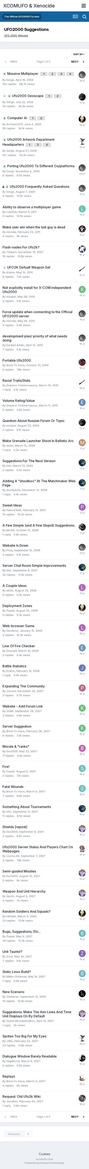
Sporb (10, 896)
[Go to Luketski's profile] (82, 208)
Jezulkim (12, 1101)
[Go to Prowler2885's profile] (82, 507)
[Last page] (84, 62)
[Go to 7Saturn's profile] (82, 993)
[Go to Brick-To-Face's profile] (82, 1078)
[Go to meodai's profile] (82, 229)
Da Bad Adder (15, 345)
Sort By (78, 54)
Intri (8, 465)
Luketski (11, 211)
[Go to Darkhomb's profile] (82, 848)
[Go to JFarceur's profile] (82, 667)
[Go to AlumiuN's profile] (82, 527)
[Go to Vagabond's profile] (82, 1058)
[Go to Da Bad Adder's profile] (82, 362)
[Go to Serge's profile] (82, 74)
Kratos (10, 272)
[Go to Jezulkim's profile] (82, 1098)
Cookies (44, 1154)
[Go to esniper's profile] (82, 97)
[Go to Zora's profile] (82, 953)
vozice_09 (12, 856)
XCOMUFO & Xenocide (29, 6)
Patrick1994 (13, 510)
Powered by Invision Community (44, 1162)
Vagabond (13, 1061)
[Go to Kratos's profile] (82, 289)
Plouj (9, 550)
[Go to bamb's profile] (82, 933)
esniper (11, 296)
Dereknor (12, 630)
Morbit (10, 530)
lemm (9, 445)
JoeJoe (11, 691)
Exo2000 (12, 751)
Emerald (11, 650)
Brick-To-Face (15, 365)
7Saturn (11, 252)
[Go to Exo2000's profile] (82, 828)
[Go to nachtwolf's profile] (82, 141)
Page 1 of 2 (44, 61)
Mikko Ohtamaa (16, 976)
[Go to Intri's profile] (82, 462)
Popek (10, 610)
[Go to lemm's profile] (82, 587)
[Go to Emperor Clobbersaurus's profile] (82, 402)
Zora (9, 956)
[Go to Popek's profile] (82, 119)
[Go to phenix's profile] (82, 688)
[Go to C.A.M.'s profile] (82, 249)
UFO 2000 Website (16, 35)
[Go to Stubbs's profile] (82, 768)
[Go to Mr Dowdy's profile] (82, 442)
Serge (10, 79)
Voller (9, 711)
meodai (11, 232)
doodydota (13, 490)
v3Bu (9, 1041)
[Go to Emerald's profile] (82, 647)
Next (75, 61)
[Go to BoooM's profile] (82, 748)
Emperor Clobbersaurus (21, 385)
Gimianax (12, 996)
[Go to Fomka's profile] (82, 269)
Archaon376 (14, 124)
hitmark (11, 916)
